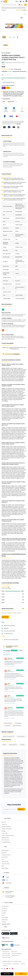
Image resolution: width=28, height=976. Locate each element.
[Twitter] (10, 968)
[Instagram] (5, 968)
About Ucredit (5, 861)
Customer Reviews (6, 855)
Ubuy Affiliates (5, 868)
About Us (4, 822)
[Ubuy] (5, 1)
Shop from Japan (6, 953)
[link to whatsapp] (10, 37)
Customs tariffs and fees (8, 835)
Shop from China (15, 955)
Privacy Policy (16, 963)
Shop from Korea (6, 955)
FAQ (3, 859)
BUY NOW (21, 973)
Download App (5, 850)
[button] (17, 1)
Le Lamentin (4, 908)
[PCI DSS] (5, 945)
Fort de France (5, 906)
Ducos (3, 915)
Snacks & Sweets (22, 8)
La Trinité (4, 922)
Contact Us (4, 824)
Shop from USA (6, 951)
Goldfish (4, 10)
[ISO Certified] (14, 945)
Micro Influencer (5, 840)
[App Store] (5, 934)
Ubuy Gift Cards (5, 863)
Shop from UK (14, 951)
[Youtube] (8, 968)
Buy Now (19, 123)
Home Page (4, 8)
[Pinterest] (13, 968)
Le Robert (4, 913)
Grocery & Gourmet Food (12, 8)
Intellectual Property (6, 828)
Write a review (5, 617)
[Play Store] (14, 934)
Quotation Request (6, 826)
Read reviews (6, 654)
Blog (3, 866)
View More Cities (6, 924)
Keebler (4, 744)
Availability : (4, 71)
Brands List (4, 852)
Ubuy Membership (6, 842)
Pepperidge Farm (13, 744)
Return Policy (5, 857)
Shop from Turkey (6, 957)
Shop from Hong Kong (17, 953)
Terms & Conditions (7, 963)
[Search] (25, 5)
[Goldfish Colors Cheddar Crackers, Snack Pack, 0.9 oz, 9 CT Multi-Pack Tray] (14, 26)
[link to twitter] (17, 37)
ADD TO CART (7, 973)
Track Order (4, 833)
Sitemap (4, 831)
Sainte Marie (4, 919)
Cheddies (22, 744)
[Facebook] (3, 968)
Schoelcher (4, 910)
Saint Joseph (5, 917)
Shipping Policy (5, 837)
